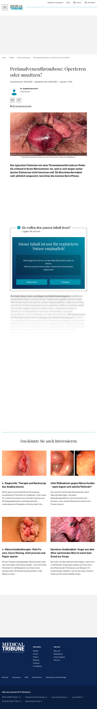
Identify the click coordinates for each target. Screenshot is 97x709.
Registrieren (32, 282)
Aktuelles (37, 647)
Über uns (57, 651)
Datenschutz (37, 677)
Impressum (16, 677)
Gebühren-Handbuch (55, 2)
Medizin (35, 651)
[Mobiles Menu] (5, 7)
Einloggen (65, 282)
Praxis (35, 654)
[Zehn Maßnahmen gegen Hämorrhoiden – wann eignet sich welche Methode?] (73, 463)
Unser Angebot (59, 657)
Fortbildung (37, 666)
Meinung (36, 660)
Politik (35, 657)
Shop (68, 2)
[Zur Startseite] (16, 7)
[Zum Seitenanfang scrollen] (92, 704)
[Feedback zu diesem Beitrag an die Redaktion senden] (19, 100)
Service (57, 647)
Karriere (57, 660)
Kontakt (5, 677)
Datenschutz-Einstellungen (56, 677)
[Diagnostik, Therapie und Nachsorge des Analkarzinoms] (24, 463)
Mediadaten (58, 654)
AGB (26, 677)
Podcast (36, 663)
